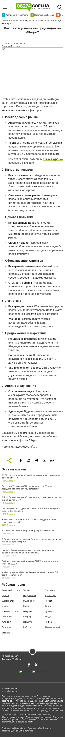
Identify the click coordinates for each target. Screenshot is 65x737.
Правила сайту (35, 728)
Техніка (26, 590)
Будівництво (8, 601)
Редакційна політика (23, 731)
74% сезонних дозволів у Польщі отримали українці (28, 530)
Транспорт (50, 595)
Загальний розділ (11, 590)
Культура (49, 611)
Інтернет (27, 611)
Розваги (49, 601)
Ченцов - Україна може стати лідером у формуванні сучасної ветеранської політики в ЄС (28, 551)
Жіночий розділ (10, 611)
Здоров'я (50, 590)
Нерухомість (29, 595)
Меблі (26, 606)
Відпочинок (29, 601)
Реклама (6, 632)
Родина (48, 622)
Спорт (48, 606)
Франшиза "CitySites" (12, 659)
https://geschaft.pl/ (26, 446)
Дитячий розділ (53, 627)
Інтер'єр (27, 616)
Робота (27, 627)
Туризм (5, 595)
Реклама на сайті (10, 656)
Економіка (7, 616)
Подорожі (7, 627)
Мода (48, 616)
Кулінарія (6, 622)
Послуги (27, 622)
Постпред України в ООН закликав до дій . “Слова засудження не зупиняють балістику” (27, 487)
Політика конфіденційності (14, 728)
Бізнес (5, 606)
